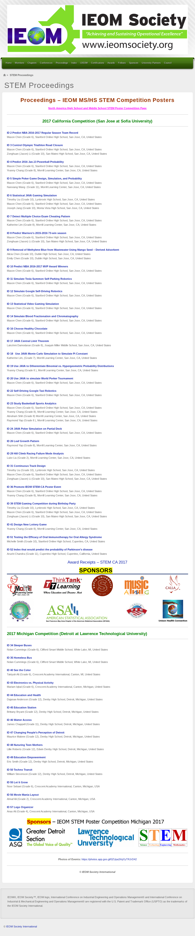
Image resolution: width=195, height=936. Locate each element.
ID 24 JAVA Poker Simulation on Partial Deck (34, 428)
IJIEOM (84, 63)
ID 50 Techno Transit (19, 769)
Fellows (122, 63)
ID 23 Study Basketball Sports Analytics (31, 403)
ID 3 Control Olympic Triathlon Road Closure (35, 145)
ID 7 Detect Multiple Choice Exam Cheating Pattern (38, 216)
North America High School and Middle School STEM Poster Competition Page (97, 108)
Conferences (46, 63)
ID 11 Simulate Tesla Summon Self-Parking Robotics (40, 278)
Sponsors (133, 63)
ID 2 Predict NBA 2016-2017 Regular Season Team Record (42, 132)
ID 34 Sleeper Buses (19, 645)
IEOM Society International (21, 926)
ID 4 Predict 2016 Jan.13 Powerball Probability (35, 161)
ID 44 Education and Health (24, 695)
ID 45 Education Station (21, 707)
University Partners (151, 63)
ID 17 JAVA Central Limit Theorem (28, 341)
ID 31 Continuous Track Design (26, 465)
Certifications (97, 63)
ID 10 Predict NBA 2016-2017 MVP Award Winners (37, 266)
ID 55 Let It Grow (17, 782)
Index (74, 63)
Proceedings (62, 63)
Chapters (32, 63)
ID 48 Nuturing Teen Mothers (25, 744)
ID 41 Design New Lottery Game (27, 524)
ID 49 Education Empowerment (26, 757)
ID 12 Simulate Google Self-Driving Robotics (34, 291)
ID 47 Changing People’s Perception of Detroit (35, 732)
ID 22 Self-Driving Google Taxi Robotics (31, 390)
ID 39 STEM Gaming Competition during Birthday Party (41, 503)
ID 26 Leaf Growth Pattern (23, 441)
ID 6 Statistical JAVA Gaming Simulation (32, 195)
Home (9, 63)
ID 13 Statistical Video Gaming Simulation (33, 303)
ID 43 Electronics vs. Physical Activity (30, 682)
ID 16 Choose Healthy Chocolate (27, 328)
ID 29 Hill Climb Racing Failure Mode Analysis (35, 453)
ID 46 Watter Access (19, 719)
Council (167, 63)
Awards (111, 63)
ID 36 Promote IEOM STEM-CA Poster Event (34, 486)
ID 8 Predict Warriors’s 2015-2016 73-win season (36, 233)
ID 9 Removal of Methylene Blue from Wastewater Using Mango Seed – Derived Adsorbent (63, 249)
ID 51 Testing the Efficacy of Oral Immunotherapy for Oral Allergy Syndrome (54, 537)
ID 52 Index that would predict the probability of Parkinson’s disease (50, 549)
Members (19, 63)
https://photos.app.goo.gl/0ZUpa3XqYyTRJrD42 (109, 859)
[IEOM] (97, 29)
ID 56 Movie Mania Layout (23, 794)
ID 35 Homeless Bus (19, 657)
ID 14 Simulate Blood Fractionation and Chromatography (42, 316)
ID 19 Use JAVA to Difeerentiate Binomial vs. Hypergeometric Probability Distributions (60, 366)
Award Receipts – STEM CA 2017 (97, 562)
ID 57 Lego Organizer (20, 807)
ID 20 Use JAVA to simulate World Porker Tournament (40, 378)
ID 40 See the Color (19, 670)
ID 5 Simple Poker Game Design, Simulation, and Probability (44, 178)
